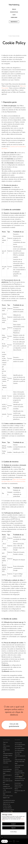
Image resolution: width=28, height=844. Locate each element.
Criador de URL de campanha (8, 802)
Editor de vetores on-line (7, 811)
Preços (14, 9)
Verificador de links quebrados (8, 809)
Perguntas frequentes (19, 785)
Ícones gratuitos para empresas (9, 800)
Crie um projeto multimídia (19, 748)
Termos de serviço (6, 759)
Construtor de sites (18, 742)
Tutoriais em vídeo (18, 786)
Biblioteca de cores (6, 804)
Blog (14, 14)
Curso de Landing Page (7, 769)
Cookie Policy (5, 762)
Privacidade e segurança (7, 755)
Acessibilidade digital (18, 776)
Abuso (16, 792)
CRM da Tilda (17, 767)
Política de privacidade (7, 761)
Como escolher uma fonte (8, 795)
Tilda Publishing (14, 36)
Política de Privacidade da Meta (16, 481)
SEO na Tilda (17, 754)
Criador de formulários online (20, 759)
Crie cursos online (18, 752)
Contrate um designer (7, 806)
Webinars (16, 788)
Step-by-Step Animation (19, 765)
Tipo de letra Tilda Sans (7, 807)
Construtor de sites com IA (20, 778)
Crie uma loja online (18, 746)
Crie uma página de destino (20, 744)
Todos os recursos (6, 746)
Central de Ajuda (18, 783)
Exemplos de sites (6, 749)
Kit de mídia (5, 757)
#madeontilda (14, 12)
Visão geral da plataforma (8, 753)
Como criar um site (6, 778)
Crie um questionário (18, 770)
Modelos (4, 747)
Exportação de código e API (20, 790)
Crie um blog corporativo (19, 750)
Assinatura (17, 769)
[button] (4, 841)
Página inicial (5, 742)
